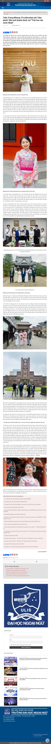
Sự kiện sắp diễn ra (24, 687)
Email (10, 639)
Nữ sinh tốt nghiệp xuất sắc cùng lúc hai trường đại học (17, 572)
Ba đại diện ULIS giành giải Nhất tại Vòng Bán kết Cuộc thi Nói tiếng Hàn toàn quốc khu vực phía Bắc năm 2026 (33, 659)
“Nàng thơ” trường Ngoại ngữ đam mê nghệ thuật (16, 570)
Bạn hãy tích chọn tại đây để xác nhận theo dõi (21, 644)
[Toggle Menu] (3, 7)
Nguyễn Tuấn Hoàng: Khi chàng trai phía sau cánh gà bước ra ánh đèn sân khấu (33, 699)
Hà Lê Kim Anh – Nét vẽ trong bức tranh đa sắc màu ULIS (18, 575)
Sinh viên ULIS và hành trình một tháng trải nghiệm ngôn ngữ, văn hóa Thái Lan (33, 669)
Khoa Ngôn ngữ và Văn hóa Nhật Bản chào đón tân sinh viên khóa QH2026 (33, 679)
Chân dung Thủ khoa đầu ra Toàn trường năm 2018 (16, 573)
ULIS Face (16, 557)
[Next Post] (37, 562)
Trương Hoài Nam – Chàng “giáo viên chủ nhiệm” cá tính (17, 568)
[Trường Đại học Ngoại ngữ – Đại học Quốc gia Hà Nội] (25, 4)
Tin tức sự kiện (23, 657)
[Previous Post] (14, 562)
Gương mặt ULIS (9, 12)
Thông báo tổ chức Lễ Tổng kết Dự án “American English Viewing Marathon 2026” (31, 689)
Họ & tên (11, 635)
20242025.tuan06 (11, 557)
